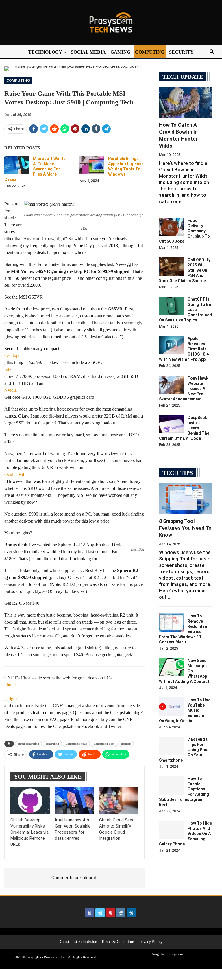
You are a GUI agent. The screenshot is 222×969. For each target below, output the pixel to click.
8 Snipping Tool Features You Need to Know (185, 528)
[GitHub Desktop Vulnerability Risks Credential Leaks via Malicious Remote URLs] (30, 800)
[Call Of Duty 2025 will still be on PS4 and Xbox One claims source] (171, 266)
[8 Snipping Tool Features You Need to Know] (185, 498)
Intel (8, 369)
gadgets (11, 698)
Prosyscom (175, 954)
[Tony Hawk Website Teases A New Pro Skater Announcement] (171, 385)
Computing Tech (104, 743)
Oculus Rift (14, 474)
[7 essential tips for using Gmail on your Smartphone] (171, 746)
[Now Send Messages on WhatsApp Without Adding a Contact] (171, 667)
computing (52, 743)
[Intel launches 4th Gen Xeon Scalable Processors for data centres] (74, 800)
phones (10, 684)
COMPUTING (149, 51)
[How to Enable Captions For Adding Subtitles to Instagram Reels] (171, 785)
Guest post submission (78, 941)
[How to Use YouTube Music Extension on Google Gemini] (171, 706)
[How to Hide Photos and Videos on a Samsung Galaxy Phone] (171, 830)
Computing (18, 80)
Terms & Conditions (117, 941)
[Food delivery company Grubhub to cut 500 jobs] (171, 227)
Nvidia (10, 390)
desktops (12, 355)
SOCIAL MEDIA (88, 51)
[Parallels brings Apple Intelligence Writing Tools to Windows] (91, 165)
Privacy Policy (150, 941)
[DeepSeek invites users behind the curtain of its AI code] (171, 424)
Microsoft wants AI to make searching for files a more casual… (35, 169)
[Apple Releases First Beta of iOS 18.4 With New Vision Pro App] (171, 345)
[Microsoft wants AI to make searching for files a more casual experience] (16, 165)
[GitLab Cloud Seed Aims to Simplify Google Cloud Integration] (118, 800)
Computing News (76, 743)
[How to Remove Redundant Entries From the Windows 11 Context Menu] (171, 622)
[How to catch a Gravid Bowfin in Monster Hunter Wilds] (185, 102)
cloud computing (28, 743)
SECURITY (181, 51)
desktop (126, 743)
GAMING (120, 51)
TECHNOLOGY (45, 51)
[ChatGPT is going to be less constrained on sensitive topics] (171, 306)
